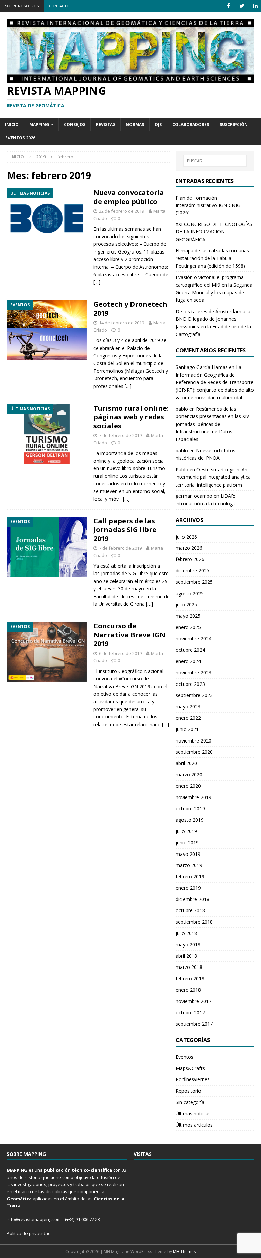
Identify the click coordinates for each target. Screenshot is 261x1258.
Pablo (182, 469)
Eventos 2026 (20, 138)
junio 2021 (187, 729)
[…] (96, 282)
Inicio (12, 124)
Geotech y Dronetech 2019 (130, 309)
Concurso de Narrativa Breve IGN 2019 (129, 634)
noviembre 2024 (193, 638)
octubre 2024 (190, 649)
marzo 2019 (189, 865)
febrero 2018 (190, 978)
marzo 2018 (189, 967)
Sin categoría (190, 1102)
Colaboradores (190, 124)
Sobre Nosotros (22, 5)
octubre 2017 (190, 1012)
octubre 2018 (190, 910)
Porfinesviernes (193, 1079)
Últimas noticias (193, 1113)
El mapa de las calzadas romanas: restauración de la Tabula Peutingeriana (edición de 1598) (213, 258)
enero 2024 (188, 661)
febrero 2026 (190, 559)
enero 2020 (188, 786)
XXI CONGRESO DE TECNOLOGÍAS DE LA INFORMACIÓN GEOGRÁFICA (214, 232)
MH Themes (184, 1251)
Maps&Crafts (190, 1068)
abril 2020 (186, 763)
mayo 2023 (188, 706)
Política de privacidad (29, 1233)
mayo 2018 (188, 944)
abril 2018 (186, 956)
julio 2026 (186, 536)
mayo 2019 (188, 854)
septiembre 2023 (194, 695)
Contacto (59, 5)
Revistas (105, 124)
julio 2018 (186, 933)
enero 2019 (188, 888)
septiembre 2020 (194, 752)
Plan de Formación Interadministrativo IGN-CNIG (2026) (208, 205)
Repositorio (188, 1091)
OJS (158, 124)
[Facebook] (228, 6)
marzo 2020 (189, 774)
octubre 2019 (190, 808)
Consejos (74, 124)
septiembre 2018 (194, 922)
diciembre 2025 (192, 570)
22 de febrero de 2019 (121, 211)
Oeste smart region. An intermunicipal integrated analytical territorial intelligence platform (214, 477)
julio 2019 (186, 831)
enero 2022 (188, 718)
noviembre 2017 (193, 1001)
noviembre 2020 (193, 740)
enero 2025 (188, 627)
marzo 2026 (189, 548)
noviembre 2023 (193, 672)
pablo (182, 409)
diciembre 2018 (192, 899)
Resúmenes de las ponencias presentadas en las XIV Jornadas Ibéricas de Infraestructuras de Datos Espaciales (212, 424)
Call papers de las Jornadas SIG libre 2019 (124, 529)
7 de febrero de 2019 (120, 435)
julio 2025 (186, 604)
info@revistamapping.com (34, 1219)
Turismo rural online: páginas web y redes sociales (131, 416)
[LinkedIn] (255, 6)
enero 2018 (188, 990)
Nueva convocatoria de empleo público (128, 197)
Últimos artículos (194, 1125)
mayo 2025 (188, 616)
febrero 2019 (190, 876)
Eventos (184, 1057)
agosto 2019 (190, 819)
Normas (135, 124)
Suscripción (234, 124)
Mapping (39, 124)
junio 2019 (187, 842)
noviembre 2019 (193, 797)
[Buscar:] (215, 161)
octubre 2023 (190, 684)
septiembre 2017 (194, 1023)
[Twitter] (242, 6)
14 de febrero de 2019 (121, 323)
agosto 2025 (190, 593)
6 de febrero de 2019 (120, 653)
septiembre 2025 (194, 582)
